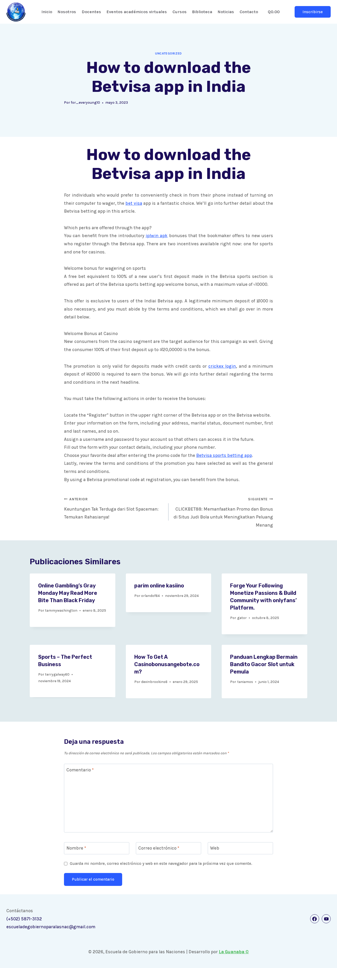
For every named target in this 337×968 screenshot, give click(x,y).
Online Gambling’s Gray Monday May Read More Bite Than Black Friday (67, 592)
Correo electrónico (158, 848)
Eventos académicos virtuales (137, 11)
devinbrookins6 (154, 682)
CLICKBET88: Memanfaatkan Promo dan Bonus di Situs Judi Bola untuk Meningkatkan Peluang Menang (223, 512)
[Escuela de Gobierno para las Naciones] (16, 12)
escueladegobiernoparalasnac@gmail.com (50, 926)
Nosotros (67, 11)
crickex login (222, 366)
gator (242, 618)
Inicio (46, 11)
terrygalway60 (57, 674)
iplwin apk (156, 235)
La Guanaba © (234, 951)
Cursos (179, 11)
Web (214, 848)
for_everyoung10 (85, 102)
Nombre (76, 848)
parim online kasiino (159, 585)
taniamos (245, 682)
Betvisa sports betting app (224, 455)
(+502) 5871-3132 (24, 918)
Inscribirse (313, 11)
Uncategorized (168, 53)
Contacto (249, 11)
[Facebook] (314, 918)
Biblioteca (202, 11)
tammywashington (61, 610)
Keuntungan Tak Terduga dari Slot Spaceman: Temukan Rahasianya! (111, 508)
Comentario (80, 769)
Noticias (226, 11)
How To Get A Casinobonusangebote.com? (167, 664)
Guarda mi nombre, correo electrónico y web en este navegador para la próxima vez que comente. (161, 863)
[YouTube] (326, 918)
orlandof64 (150, 596)
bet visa (133, 203)
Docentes (91, 11)
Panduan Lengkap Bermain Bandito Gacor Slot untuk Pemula (264, 664)
